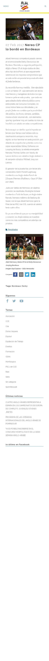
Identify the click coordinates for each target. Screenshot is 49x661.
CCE (7, 321)
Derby (25, 286)
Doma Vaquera (12, 331)
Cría (7, 326)
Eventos (9, 346)
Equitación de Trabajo (14, 341)
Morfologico (11, 362)
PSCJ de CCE (11, 367)
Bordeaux (16, 286)
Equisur (9, 336)
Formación (10, 352)
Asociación (10, 316)
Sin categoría (11, 382)
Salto (8, 377)
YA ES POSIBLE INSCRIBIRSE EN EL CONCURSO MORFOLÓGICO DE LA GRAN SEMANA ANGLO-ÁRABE (23, 432)
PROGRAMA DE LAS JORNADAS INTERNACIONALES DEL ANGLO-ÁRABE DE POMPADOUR (23, 420)
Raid (7, 372)
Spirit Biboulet (11, 387)
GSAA (8, 357)
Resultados (12, 230)
